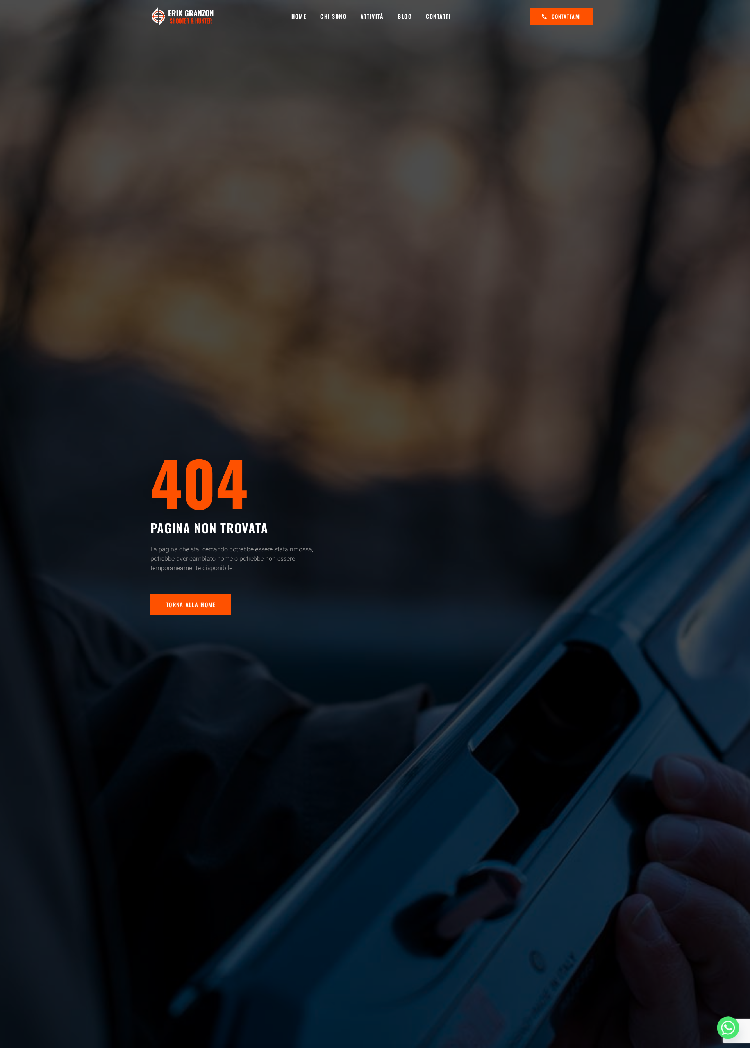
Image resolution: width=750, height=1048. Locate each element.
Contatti (438, 16)
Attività (372, 16)
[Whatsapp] (728, 1027)
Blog (405, 16)
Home (298, 16)
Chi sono (333, 16)
